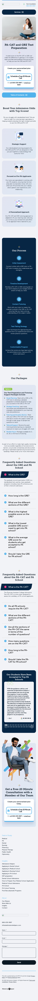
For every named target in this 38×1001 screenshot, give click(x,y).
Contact (4, 908)
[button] (32, 726)
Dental (4, 843)
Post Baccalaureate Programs (11, 891)
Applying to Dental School (10, 866)
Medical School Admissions (11, 883)
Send (19, 962)
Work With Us (6, 903)
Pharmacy (5, 847)
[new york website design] (8, 990)
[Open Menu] (19, 12)
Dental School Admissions (10, 878)
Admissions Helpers (8, 864)
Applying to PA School (9, 873)
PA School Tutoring (8, 888)
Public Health (6, 852)
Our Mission (6, 901)
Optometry (5, 854)
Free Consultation (31, 5)
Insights (4, 905)
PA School (5, 886)
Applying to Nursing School (11, 871)
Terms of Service (12, 977)
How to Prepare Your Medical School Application (18, 881)
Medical (4, 838)
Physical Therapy (7, 850)
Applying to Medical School (11, 869)
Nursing (4, 845)
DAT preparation (7, 876)
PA (3, 841)
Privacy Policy (13, 982)
